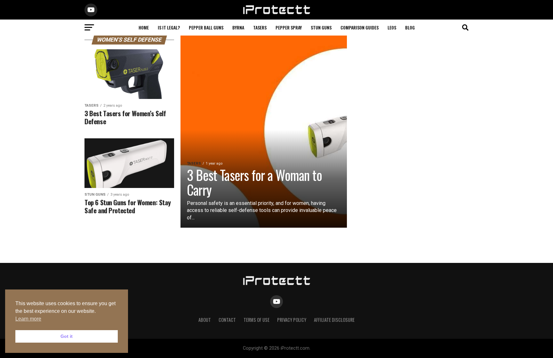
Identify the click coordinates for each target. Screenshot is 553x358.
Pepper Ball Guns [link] (206, 27)
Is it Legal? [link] (169, 27)
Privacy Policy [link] (291, 319)
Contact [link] (227, 319)
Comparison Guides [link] (360, 27)
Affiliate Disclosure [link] (334, 319)
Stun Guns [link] (321, 27)
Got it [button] (66, 336)
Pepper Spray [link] (289, 27)
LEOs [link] (392, 27)
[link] (276, 13)
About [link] (204, 319)
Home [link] (144, 27)
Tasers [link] (260, 27)
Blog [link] (410, 27)
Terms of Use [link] (256, 319)
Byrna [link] (238, 27)
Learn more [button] (28, 318)
